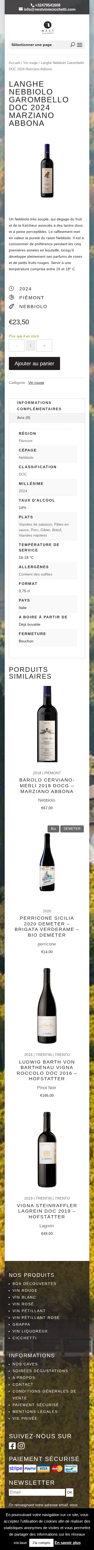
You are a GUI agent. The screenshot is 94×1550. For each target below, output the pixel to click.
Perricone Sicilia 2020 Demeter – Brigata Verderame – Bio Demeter (47, 926)
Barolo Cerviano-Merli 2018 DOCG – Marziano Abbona (47, 785)
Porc (34, 530)
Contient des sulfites (35, 574)
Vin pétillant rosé (36, 1318)
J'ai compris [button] (41, 1543)
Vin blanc (24, 1297)
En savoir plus (68, 1542)
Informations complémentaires (39, 406)
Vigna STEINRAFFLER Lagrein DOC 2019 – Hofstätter (47, 1211)
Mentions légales (35, 1412)
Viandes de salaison (35, 524)
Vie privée (25, 1418)
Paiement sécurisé (36, 1405)
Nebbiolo (26, 457)
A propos (24, 1378)
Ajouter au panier (34, 363)
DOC (23, 474)
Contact (23, 1384)
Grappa (21, 1324)
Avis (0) (23, 417)
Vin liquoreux (30, 1331)
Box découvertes (34, 1284)
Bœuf (56, 530)
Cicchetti (25, 1338)
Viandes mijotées (33, 535)
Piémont (25, 441)
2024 (23, 491)
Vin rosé (23, 1304)
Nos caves (25, 1364)
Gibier (45, 530)
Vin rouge (30, 63)
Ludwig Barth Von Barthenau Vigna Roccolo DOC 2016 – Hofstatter (47, 1070)
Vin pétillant (29, 1311)
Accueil (14, 63)
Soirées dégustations (40, 1371)
